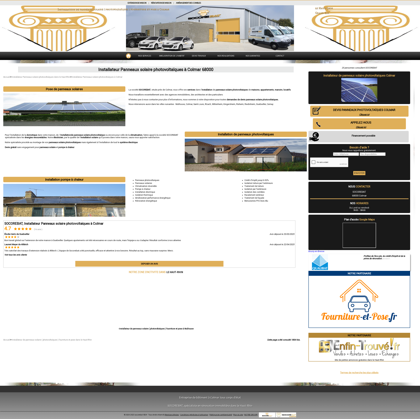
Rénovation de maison (161, 2)
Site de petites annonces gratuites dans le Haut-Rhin (359, 360)
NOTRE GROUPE (251, 414)
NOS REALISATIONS (226, 55)
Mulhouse (180, 104)
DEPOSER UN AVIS (149, 264)
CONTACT (280, 55)
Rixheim (240, 104)
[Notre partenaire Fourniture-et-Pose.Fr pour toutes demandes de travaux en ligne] (359, 326)
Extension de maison (137, 2)
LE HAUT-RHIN (174, 272)
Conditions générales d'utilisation (194, 414)
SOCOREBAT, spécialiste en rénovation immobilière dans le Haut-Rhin (210, 406)
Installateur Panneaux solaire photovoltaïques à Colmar (97, 77)
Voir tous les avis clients (15, 254)
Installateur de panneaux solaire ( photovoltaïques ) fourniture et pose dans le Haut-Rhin (52, 340)
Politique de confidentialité (221, 414)
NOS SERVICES (144, 55)
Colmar (189, 104)
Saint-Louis (198, 104)
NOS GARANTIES (253, 55)
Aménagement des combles (188, 2)
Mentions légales (172, 414)
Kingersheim (229, 104)
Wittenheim (217, 104)
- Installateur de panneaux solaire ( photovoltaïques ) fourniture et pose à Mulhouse (156, 329)
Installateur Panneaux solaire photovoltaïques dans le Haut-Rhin (41, 77)
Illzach (208, 104)
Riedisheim (250, 104)
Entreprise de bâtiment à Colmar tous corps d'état (210, 397)
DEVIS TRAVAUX (199, 55)
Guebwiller (261, 104)
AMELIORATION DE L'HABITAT (172, 55)
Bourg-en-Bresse (316, 251)
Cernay (270, 104)
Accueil (6, 77)
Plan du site (238, 414)
